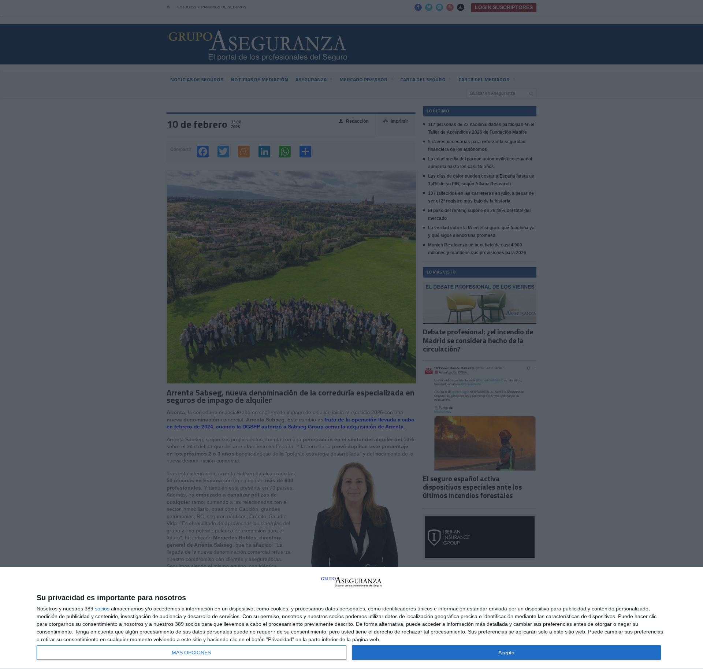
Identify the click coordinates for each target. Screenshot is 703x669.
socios (102, 608)
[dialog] (351, 618)
